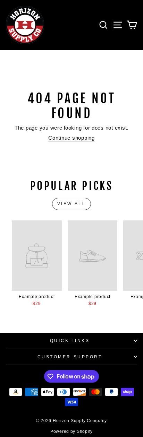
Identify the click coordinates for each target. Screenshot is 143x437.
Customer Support (69, 357)
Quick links (70, 340)
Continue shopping (71, 138)
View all (71, 203)
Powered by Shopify (71, 431)
